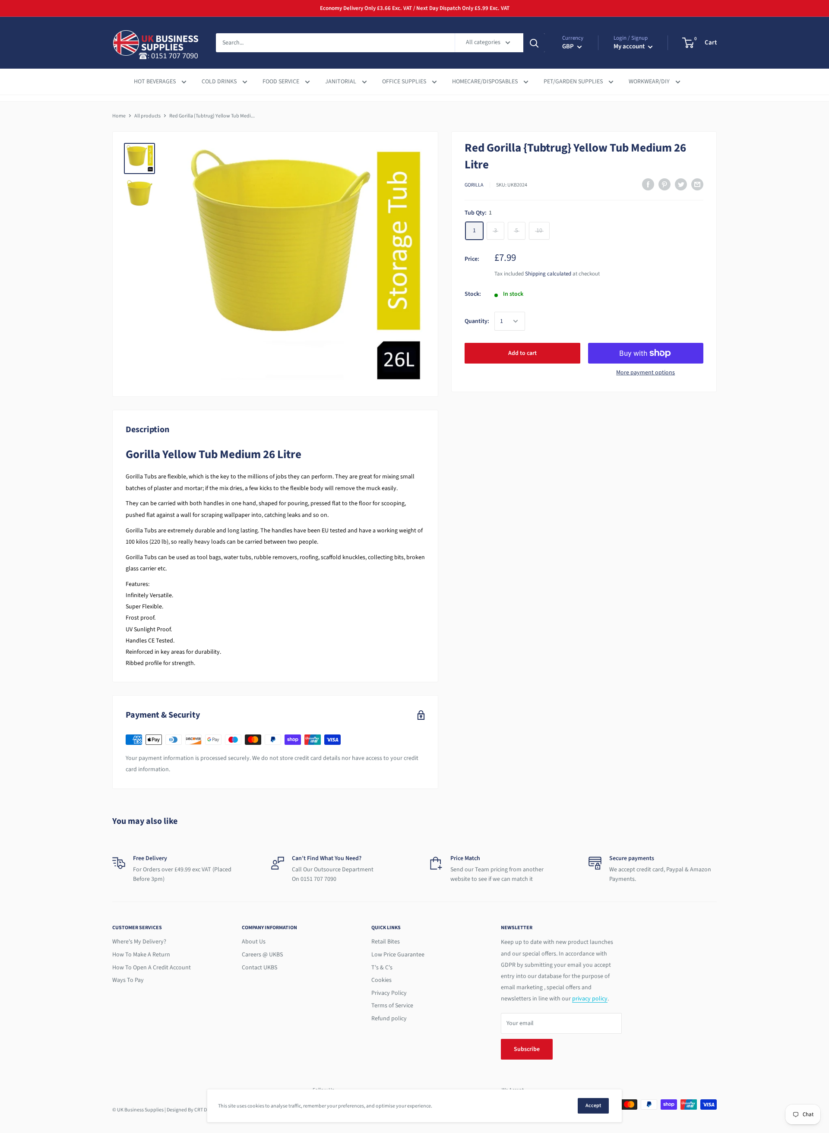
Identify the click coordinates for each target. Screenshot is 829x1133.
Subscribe (527, 1049)
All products (147, 116)
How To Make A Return (141, 954)
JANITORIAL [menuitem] (341, 81)
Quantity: (477, 321)
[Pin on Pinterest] (664, 184)
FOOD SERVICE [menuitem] (282, 81)
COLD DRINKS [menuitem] (220, 81)
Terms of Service (392, 1005)
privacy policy (590, 998)
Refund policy (389, 1018)
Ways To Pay (128, 980)
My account (630, 46)
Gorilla (474, 185)
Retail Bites (385, 941)
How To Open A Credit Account (151, 967)
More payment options (645, 372)
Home (119, 116)
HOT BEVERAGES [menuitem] (155, 81)
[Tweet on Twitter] (681, 184)
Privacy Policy (389, 993)
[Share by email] (697, 184)
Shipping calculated (548, 274)
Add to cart (522, 353)
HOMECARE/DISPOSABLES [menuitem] (485, 81)
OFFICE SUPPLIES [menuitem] (404, 81)
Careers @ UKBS (262, 954)
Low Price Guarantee (397, 954)
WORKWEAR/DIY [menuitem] (650, 81)
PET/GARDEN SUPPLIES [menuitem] (574, 81)
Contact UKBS (259, 967)
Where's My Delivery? (139, 941)
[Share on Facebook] (648, 184)
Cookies (381, 980)
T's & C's (381, 967)
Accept (593, 1105)
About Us (254, 941)
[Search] (534, 42)
